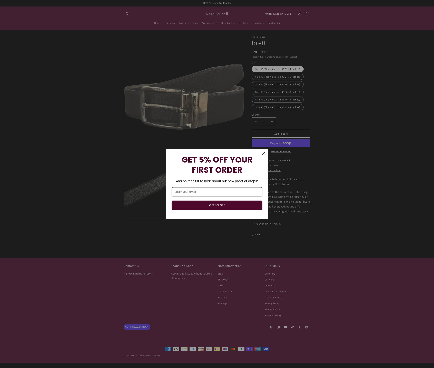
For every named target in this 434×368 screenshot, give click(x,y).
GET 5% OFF (217, 205)
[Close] (264, 153)
